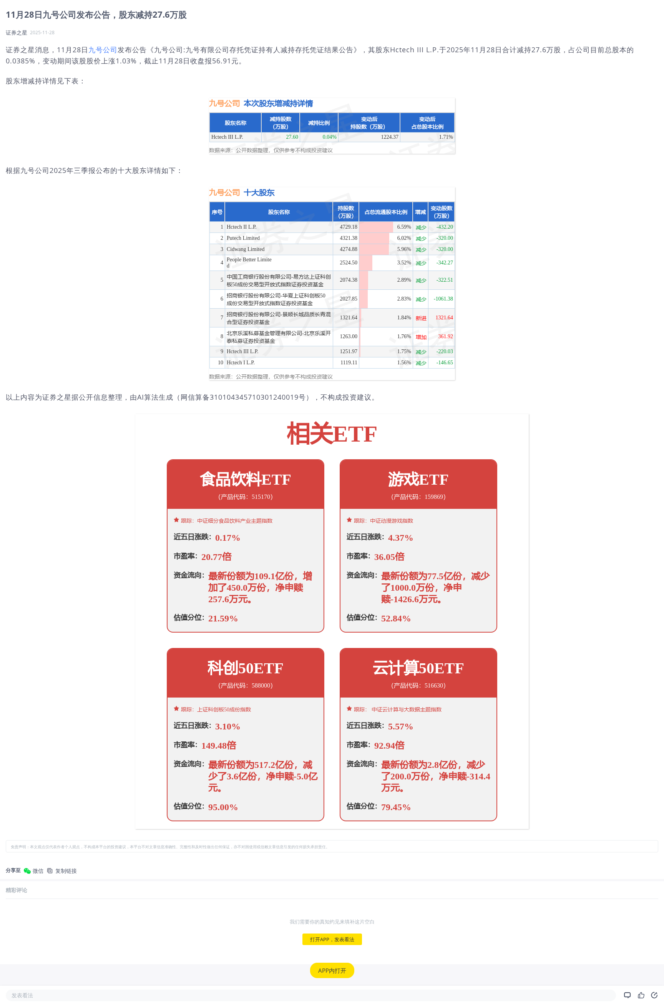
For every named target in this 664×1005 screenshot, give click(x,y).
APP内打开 (332, 970)
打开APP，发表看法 (332, 939)
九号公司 (103, 49)
